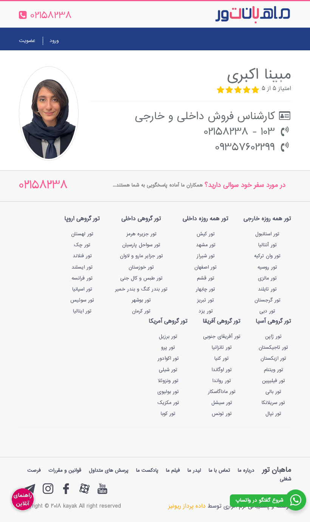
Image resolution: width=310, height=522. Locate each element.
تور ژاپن (273, 336)
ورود (54, 41)
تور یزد (205, 311)
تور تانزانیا (222, 347)
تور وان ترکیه (267, 256)
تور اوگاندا (221, 370)
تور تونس (222, 414)
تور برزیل (168, 336)
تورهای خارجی (251, 61)
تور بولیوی (168, 392)
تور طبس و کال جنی (141, 278)
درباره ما (68, 61)
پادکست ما (147, 470)
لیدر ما (194, 470)
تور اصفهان (205, 267)
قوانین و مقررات (64, 470)
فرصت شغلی (272, 80)
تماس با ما (99, 61)
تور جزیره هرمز (141, 234)
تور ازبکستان (273, 358)
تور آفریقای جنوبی (221, 336)
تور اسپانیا (82, 289)
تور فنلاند (82, 256)
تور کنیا (221, 358)
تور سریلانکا (273, 403)
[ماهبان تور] (240, 14)
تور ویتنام (273, 370)
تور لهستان (82, 234)
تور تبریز (205, 300)
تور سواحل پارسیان (141, 245)
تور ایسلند (82, 267)
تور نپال (273, 414)
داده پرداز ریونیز (187, 506)
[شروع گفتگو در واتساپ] (295, 500)
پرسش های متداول (109, 470)
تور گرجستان (267, 300)
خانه (282, 61)
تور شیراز (206, 256)
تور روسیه (267, 267)
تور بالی (273, 392)
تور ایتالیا (82, 311)
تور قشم (205, 278)
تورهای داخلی (209, 61)
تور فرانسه (82, 278)
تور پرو (168, 347)
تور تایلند (267, 289)
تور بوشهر (141, 300)
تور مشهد (205, 245)
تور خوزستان (141, 267)
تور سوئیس (82, 300)
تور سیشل (221, 403)
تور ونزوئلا (168, 381)
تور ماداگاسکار (222, 392)
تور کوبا (168, 414)
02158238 (43, 186)
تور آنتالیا (267, 245)
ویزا (181, 61)
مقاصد (162, 61)
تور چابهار (205, 289)
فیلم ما (173, 470)
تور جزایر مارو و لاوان (141, 256)
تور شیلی (168, 370)
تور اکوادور (168, 358)
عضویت (27, 41)
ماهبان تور (276, 470)
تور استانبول (267, 234)
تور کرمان (141, 311)
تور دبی (267, 311)
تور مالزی (267, 278)
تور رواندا (221, 381)
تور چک (82, 245)
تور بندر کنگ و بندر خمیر (141, 289)
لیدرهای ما (133, 61)
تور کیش (206, 234)
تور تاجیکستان (273, 347)
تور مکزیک (168, 403)
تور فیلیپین (273, 381)
